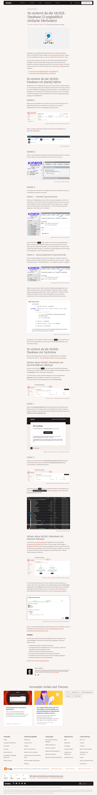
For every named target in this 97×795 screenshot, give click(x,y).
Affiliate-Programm (50, 745)
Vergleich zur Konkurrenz (67, 753)
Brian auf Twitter (55, 672)
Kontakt (82, 746)
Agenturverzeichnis (50, 754)
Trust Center (33, 777)
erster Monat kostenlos (42, 660)
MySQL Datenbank (32, 9)
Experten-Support (50, 748)
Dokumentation (68, 749)
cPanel (34, 129)
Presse (82, 757)
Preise (5, 739)
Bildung (26, 746)
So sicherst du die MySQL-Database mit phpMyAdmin (43, 71)
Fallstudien (67, 743)
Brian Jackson (30, 24)
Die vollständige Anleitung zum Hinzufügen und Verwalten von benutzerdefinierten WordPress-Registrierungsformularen (48, 710)
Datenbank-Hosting (69, 768)
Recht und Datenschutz (86, 760)
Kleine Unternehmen (30, 749)
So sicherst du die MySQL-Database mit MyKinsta (42, 73)
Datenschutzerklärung (42, 777)
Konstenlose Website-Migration (51, 740)
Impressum (83, 763)
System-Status (8, 760)
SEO (67, 692)
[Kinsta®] (8, 2)
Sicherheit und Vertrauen (84, 753)
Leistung (6, 749)
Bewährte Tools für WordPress (53, 757)
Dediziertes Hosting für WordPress (10, 756)
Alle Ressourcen (68, 757)
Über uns (82, 739)
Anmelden (77, 2)
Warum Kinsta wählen (86, 749)
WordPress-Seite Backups (34, 544)
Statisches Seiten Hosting (84, 768)
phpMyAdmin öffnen (48, 107)
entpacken (55, 490)
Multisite (26, 763)
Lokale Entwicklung (86, 692)
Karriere (82, 743)
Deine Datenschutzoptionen (56, 777)
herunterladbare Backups (47, 358)
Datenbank (75, 692)
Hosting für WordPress (10, 743)
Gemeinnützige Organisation (32, 760)
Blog (65, 739)
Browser (68, 696)
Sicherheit (6, 746)
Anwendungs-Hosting (56, 768)
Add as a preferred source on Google (56, 24)
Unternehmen (28, 743)
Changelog (67, 746)
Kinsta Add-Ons (8, 752)
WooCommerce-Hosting (31, 752)
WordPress (77, 696)
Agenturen (27, 739)
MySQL (62, 66)
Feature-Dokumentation (59, 591)
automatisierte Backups (57, 55)
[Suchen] (71, 2)
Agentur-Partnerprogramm (52, 751)
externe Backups (61, 358)
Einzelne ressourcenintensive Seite (32, 756)
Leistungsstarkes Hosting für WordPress (16, 708)
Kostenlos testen (87, 2)
